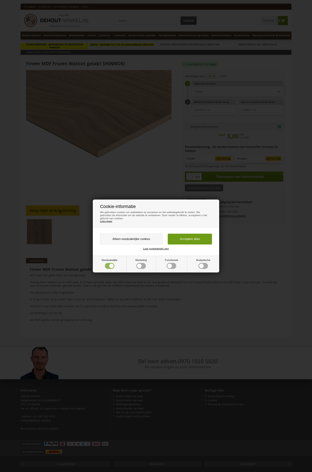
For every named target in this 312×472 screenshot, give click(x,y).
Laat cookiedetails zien (156, 248)
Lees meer (106, 221)
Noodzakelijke (110, 260)
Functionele (171, 260)
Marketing (141, 260)
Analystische (203, 260)
